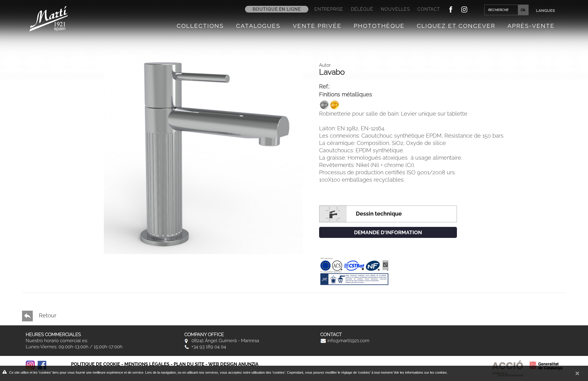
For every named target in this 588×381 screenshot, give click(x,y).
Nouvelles (395, 9)
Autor (325, 65)
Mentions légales (146, 364)
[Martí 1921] (48, 18)
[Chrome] (203, 154)
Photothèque (379, 26)
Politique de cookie (95, 364)
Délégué (362, 9)
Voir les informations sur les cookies (420, 372)
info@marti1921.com (347, 340)
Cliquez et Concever (456, 26)
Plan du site (189, 364)
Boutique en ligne (277, 9)
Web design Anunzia (233, 364)
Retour (46, 315)
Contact (428, 9)
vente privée (317, 26)
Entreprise (329, 9)
